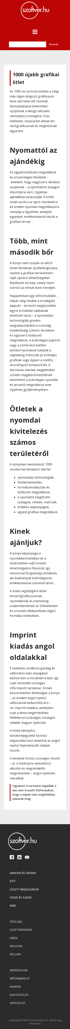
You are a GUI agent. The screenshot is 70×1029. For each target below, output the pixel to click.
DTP (12, 881)
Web (13, 905)
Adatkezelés (19, 995)
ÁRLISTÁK (16, 946)
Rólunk (15, 954)
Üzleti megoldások (24, 889)
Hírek (14, 938)
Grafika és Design (23, 873)
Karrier (15, 986)
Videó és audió (21, 897)
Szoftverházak (21, 930)
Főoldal (16, 921)
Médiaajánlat (20, 978)
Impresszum (18, 970)
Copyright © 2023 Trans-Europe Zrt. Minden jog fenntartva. (35, 1022)
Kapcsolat (17, 1003)
